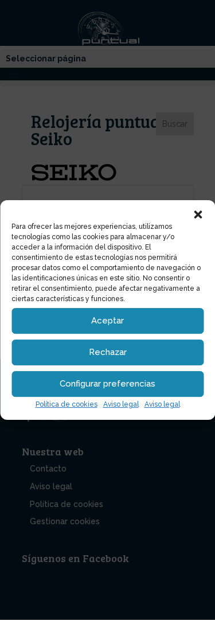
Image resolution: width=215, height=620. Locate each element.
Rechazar (108, 352)
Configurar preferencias (107, 384)
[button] (198, 214)
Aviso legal (121, 404)
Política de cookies (66, 404)
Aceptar (107, 320)
